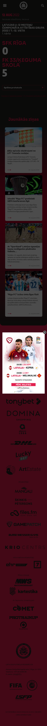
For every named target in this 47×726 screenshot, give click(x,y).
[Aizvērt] (45, 332)
